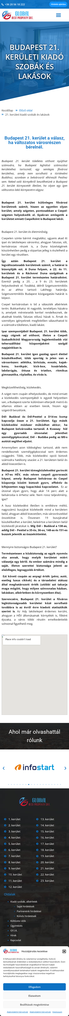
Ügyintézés (16, 925)
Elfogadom (35, 987)
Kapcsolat (15, 940)
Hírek (13, 935)
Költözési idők (18, 920)
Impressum (57, 1012)
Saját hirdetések (25, 906)
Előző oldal (25, 110)
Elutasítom (34, 995)
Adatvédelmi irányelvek (17, 1012)
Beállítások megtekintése (34, 1004)
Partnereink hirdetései (29, 911)
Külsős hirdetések (26, 916)
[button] (64, 951)
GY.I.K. (13, 930)
